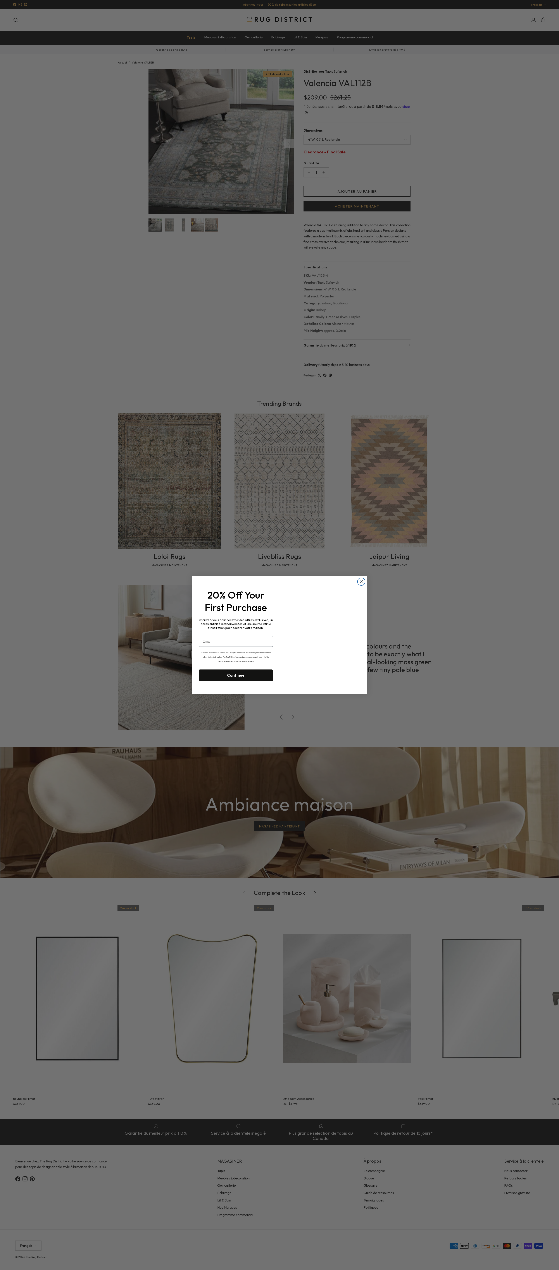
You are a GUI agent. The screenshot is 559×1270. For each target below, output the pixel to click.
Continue (236, 675)
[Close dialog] (361, 581)
